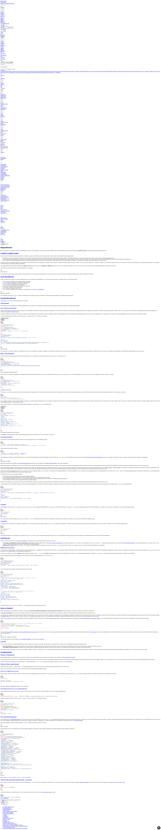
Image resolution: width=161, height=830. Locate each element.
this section (42, 639)
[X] (8, 24)
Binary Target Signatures (54, 71)
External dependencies (24, 71)
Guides (2, 32)
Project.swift (3, 406)
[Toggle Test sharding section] (2, 127)
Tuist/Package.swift (4, 318)
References (3, 34)
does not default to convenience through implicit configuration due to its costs (22, 631)
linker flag (93, 631)
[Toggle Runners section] (2, 137)
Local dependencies (15, 71)
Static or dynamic (98, 71)
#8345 (3, 389)
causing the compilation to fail (85, 782)
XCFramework (17, 260)
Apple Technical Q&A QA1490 (68, 657)
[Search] (9, 28)
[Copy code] (3, 320)
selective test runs (15, 311)
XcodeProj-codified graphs (6, 71)
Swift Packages (32, 71)
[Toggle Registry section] (2, 193)
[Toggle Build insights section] (2, 100)
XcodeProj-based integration (50, 463)
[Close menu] (4, 31)
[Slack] (5, 24)
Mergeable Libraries (6, 616)
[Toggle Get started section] (2, 81)
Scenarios (104, 71)
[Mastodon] (3, 24)
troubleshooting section (15, 719)
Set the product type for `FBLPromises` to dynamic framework (15, 826)
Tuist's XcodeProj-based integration (42, 71)
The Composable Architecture (30, 72)
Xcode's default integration (65, 71)
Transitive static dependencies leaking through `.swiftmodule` (48, 72)
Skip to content (3, 1)
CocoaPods (76, 71)
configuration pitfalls (79, 720)
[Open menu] (12, 28)
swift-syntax (18, 555)
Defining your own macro (90, 71)
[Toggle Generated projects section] (2, 150)
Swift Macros (82, 71)
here (7, 719)
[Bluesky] (7, 24)
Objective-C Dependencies (118, 71)
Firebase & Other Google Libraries (131, 71)
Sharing (29, 720)
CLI (1, 33)
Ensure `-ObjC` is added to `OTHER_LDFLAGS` (148, 71)
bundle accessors (53, 618)
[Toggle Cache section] (2, 92)
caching (8, 311)
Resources (3, 36)
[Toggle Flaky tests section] (2, 119)
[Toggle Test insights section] (2, 111)
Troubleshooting (109, 71)
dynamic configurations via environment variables (90, 618)
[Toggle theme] (3, 26)
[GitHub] (1, 24)
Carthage (72, 71)
